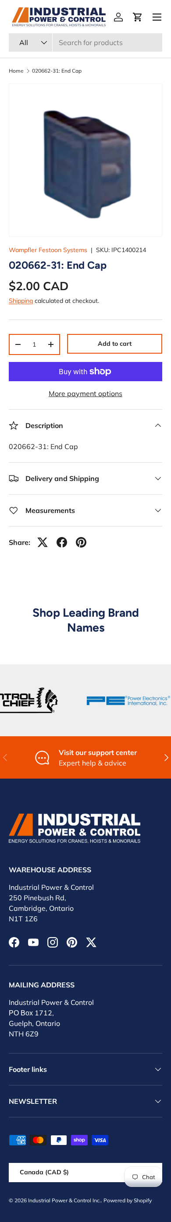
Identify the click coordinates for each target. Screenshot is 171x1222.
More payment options (85, 393)
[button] (137, 17)
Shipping (21, 301)
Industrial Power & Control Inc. (64, 1200)
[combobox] (85, 42)
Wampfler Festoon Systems (48, 250)
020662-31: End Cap (57, 71)
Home (16, 71)
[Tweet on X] (42, 542)
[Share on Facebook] (61, 542)
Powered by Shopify (127, 1200)
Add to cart (115, 344)
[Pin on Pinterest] (81, 542)
